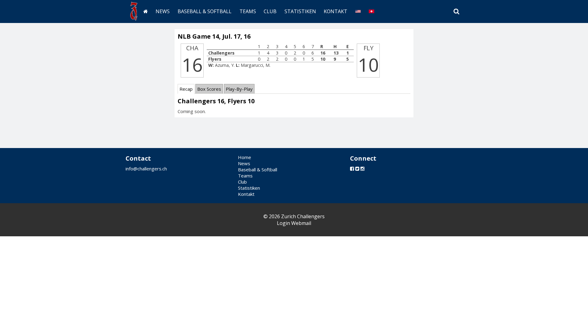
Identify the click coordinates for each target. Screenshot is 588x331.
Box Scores (209, 89)
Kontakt (335, 11)
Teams (247, 11)
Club (270, 11)
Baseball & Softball (205, 11)
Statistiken (300, 11)
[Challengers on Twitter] (357, 169)
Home (244, 157)
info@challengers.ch (146, 169)
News (163, 11)
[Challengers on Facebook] (352, 169)
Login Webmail (294, 223)
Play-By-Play (239, 89)
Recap (186, 89)
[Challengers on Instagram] (362, 169)
